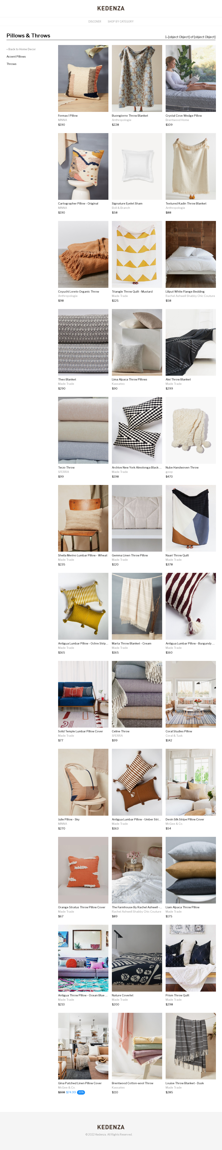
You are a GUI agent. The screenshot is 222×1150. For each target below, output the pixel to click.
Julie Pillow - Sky (69, 819)
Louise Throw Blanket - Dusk (185, 1083)
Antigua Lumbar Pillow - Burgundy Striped (194, 643)
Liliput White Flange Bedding (185, 291)
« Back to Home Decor (21, 49)
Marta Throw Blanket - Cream (131, 643)
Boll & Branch (121, 207)
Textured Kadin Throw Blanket (186, 203)
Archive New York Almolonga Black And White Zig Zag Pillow (152, 467)
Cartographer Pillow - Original (78, 203)
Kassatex (118, 383)
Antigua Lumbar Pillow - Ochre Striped (83, 643)
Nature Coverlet (122, 995)
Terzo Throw (66, 467)
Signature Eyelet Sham (127, 203)
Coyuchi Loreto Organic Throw (78, 291)
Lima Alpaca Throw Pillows (129, 379)
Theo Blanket (67, 379)
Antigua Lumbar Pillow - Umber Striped (138, 819)
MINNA (62, 120)
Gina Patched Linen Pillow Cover (80, 1083)
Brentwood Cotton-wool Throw (132, 1083)
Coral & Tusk (174, 735)
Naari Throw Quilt (177, 555)
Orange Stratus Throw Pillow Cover (81, 907)
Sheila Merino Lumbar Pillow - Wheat (82, 555)
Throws (11, 64)
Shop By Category (121, 21)
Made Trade (120, 296)
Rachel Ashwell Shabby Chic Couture (190, 296)
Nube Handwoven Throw (182, 467)
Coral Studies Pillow (179, 731)
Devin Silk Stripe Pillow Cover (185, 819)
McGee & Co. (174, 823)
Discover (94, 21)
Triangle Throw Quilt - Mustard (132, 291)
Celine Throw (120, 731)
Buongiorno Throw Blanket (130, 115)
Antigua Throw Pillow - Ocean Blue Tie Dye (86, 995)
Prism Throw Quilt (177, 995)
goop (169, 472)
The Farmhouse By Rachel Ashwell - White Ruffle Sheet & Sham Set (157, 907)
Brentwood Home (177, 120)
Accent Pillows (16, 56)
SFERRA (63, 472)
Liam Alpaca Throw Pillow (182, 907)
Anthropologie (121, 120)
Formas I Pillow (68, 115)
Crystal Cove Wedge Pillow (184, 115)
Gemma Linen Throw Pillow (130, 555)
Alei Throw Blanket (178, 379)
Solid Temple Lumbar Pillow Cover (80, 731)
